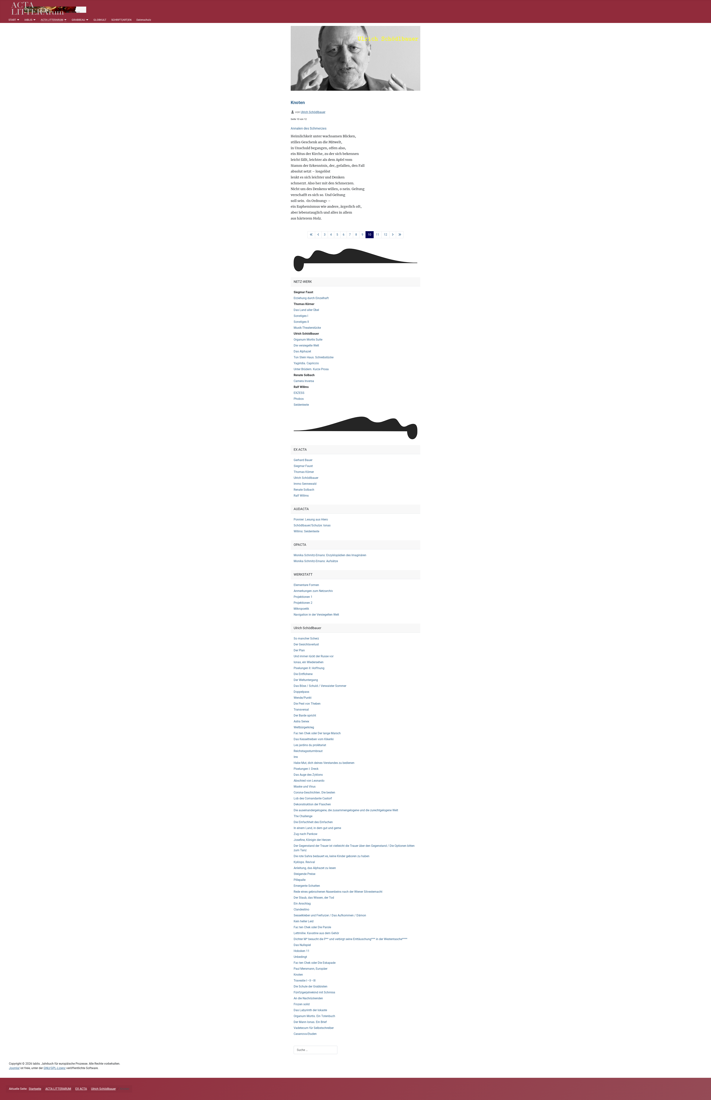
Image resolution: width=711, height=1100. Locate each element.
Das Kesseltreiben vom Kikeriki (314, 739)
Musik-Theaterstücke (307, 327)
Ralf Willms (301, 387)
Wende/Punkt (302, 697)
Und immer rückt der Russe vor (313, 656)
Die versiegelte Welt (306, 345)
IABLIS (28, 19)
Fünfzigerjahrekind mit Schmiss (314, 992)
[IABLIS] (34, 20)
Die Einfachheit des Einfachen (313, 822)
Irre (296, 757)
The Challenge (303, 816)
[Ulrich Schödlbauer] (355, 58)
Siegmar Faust (303, 292)
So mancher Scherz (306, 638)
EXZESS (299, 393)
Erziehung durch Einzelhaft (311, 298)
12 (385, 234)
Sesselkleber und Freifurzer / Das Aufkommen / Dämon (330, 915)
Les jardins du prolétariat (310, 745)
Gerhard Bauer (303, 460)
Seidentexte (301, 404)
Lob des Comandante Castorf (313, 798)
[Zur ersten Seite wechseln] (311, 234)
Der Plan (299, 650)
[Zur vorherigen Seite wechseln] (318, 234)
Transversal (301, 709)
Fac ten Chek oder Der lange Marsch (317, 733)
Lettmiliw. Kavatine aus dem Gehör (316, 933)
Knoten (298, 974)
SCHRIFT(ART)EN (121, 19)
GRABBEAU (78, 19)
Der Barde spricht (305, 715)
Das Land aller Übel (306, 310)
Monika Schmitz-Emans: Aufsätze (316, 561)
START (12, 19)
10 (369, 234)
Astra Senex (301, 721)
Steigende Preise (304, 874)
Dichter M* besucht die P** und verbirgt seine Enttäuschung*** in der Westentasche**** (350, 939)
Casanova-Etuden (305, 1034)
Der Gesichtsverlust (306, 644)
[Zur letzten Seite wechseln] (400, 234)
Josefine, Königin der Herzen (312, 840)
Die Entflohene (303, 674)
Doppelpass (301, 692)
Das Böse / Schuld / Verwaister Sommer (320, 686)
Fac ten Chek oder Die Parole (312, 927)
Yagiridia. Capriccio (306, 363)
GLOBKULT (100, 19)
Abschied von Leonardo (309, 780)
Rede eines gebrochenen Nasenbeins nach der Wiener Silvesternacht (338, 891)
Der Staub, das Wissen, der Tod (314, 897)
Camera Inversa (304, 381)
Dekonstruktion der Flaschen (312, 804)
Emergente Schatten (307, 886)
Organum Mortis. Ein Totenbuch (314, 1016)
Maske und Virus (305, 786)
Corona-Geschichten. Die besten (314, 792)
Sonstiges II (301, 322)
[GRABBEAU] (87, 20)
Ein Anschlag (302, 903)
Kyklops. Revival (304, 862)
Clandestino (301, 909)
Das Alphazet (302, 351)
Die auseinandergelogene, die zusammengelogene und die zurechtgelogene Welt (346, 810)
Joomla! (14, 1068)
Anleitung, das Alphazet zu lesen (315, 868)
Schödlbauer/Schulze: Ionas (312, 525)
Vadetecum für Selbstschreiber (314, 1028)
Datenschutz (143, 19)
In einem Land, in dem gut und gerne (317, 828)
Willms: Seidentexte (306, 531)
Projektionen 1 (303, 597)
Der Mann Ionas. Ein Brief (310, 1022)
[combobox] (315, 1050)
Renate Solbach (304, 375)
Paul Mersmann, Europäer (310, 968)
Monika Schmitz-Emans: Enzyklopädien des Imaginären (330, 555)
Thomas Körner (304, 304)
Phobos (299, 399)
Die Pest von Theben (307, 703)
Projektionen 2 (303, 603)
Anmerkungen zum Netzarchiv (313, 591)
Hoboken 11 (301, 951)
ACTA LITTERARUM (52, 19)
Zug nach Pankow (305, 834)
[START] (17, 20)
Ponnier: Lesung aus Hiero (311, 519)
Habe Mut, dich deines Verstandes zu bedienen (324, 763)
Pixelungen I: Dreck (306, 769)
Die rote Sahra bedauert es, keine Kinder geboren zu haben (331, 856)
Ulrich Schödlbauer (306, 333)
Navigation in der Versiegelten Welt (316, 614)
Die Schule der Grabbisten (310, 986)
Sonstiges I (301, 316)
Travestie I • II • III (305, 980)
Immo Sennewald (305, 483)
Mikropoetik (301, 608)
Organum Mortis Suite (308, 339)
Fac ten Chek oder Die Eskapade (315, 963)
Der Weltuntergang (306, 680)
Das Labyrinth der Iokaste (310, 1010)
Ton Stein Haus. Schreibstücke (313, 357)
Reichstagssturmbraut (308, 751)
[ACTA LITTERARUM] (65, 20)
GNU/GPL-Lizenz (55, 1068)
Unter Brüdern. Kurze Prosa (311, 369)
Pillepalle (300, 880)
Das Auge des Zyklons (308, 774)
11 (377, 234)
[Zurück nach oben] (704, 1093)
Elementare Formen (306, 585)
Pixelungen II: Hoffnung (309, 668)
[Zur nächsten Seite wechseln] (392, 234)
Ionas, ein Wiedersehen (308, 662)
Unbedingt (300, 957)
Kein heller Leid (303, 921)
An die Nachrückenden (308, 998)
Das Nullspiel (302, 945)
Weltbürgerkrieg (304, 727)
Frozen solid (302, 1004)
